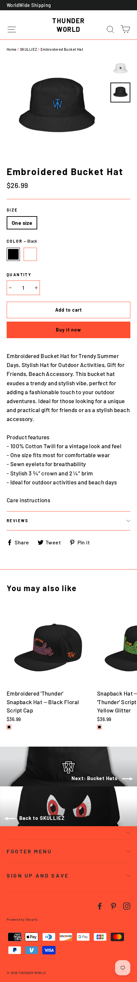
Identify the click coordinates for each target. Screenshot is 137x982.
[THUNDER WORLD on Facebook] (99, 905)
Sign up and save (38, 875)
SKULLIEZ (28, 49)
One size (22, 222)
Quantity (19, 274)
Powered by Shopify (22, 919)
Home (12, 49)
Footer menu (29, 851)
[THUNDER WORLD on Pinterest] (113, 905)
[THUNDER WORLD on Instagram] (126, 905)
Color (22, 241)
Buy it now (68, 330)
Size (12, 210)
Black (13, 254)
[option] (57, 109)
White (30, 254)
